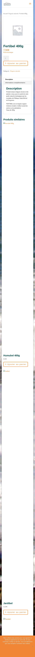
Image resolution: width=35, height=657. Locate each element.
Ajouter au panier (16, 63)
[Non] (33, 646)
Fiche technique (8, 52)
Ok (18, 647)
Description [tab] (9, 79)
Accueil (5, 13)
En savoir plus (19, 653)
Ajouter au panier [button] (16, 364)
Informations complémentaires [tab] (15, 82)
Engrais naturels (13, 13)
